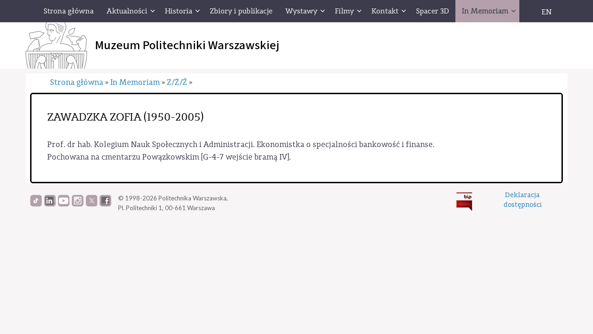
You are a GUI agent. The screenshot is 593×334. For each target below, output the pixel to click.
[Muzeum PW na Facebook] (105, 204)
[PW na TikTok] (36, 204)
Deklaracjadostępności (523, 200)
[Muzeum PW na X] (91, 204)
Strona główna (76, 82)
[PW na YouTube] (63, 204)
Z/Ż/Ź (177, 82)
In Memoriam (135, 82)
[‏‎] (525, 11)
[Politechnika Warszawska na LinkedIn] (50, 204)
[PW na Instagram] (77, 204)
